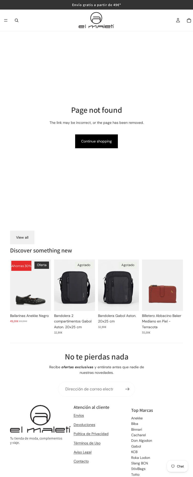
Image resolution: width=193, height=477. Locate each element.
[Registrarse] (127, 389)
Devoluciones (84, 424)
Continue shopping (96, 141)
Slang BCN (139, 463)
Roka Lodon (140, 457)
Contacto (81, 461)
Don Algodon (141, 440)
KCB (134, 452)
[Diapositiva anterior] (15, 285)
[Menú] (6, 20)
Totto (135, 474)
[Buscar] (16, 20)
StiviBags (138, 468)
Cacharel (138, 435)
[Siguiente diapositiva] (45, 285)
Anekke (137, 418)
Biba (134, 423)
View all (22, 237)
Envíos (79, 415)
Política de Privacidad (91, 433)
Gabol (136, 446)
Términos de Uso (87, 443)
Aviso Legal (82, 452)
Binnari (136, 429)
